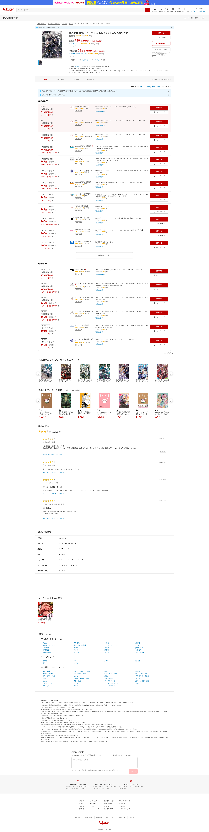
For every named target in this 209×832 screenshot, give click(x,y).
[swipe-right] (171, 373)
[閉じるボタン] (172, 27)
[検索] (147, 10)
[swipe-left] (38, 373)
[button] (161, 10)
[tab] (45, 79)
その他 (71, 23)
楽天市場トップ (41, 23)
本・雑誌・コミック (54, 23)
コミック (64, 23)
